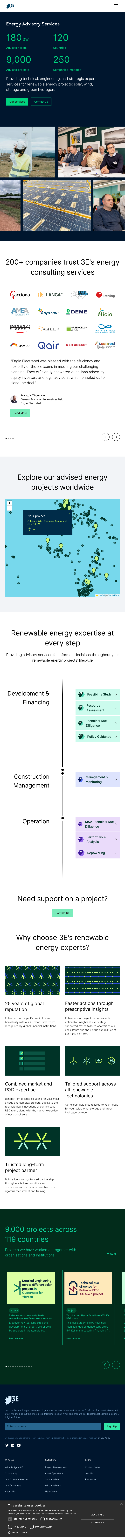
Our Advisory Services (17, 1479)
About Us (10, 1491)
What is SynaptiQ (14, 1467)
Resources (90, 1479)
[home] (11, 6)
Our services (17, 101)
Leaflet (101, 595)
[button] (115, 6)
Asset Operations (54, 1473)
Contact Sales (92, 1467)
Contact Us (62, 913)
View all (112, 1253)
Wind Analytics (53, 1485)
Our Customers (13, 1485)
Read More (20, 413)
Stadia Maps (113, 595)
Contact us (41, 101)
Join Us (89, 1473)
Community (11, 1473)
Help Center (51, 1491)
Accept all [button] (97, 1514)
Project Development (56, 1467)
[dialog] (62, 1518)
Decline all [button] (97, 1522)
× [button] (121, 1504)
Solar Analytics (53, 1479)
